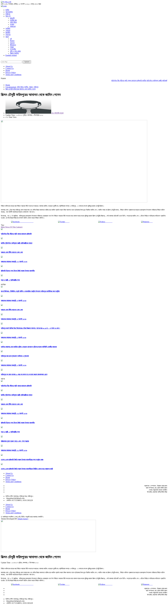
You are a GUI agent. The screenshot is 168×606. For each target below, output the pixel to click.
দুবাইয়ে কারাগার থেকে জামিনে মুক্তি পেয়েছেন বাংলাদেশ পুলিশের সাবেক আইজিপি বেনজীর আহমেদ (29, 347)
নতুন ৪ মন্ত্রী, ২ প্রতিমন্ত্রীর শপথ (10, 280)
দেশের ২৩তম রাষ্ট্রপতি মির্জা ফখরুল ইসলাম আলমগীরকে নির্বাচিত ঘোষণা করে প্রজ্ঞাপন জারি (27, 469)
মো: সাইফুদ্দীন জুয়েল (57, 113)
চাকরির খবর (13, 20)
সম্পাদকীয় (13, 49)
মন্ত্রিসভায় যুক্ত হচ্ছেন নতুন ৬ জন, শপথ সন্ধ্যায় (15, 441)
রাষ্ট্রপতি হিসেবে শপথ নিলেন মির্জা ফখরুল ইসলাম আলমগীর (18, 271)
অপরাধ (12, 24)
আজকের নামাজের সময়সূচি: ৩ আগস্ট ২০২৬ (13, 301)
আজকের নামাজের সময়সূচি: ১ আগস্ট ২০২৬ (13, 337)
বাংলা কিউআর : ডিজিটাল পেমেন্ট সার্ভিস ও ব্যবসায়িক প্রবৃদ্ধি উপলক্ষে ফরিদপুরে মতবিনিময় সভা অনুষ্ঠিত (30, 291)
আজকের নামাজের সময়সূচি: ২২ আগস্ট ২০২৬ (14, 262)
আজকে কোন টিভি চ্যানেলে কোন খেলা (12, 252)
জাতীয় (7, 10)
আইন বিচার (13, 22)
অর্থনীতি (7, 28)
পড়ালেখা (7, 35)
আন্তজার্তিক (9, 12)
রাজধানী (12, 18)
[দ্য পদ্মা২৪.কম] (6, 2)
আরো (7, 37)
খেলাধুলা (7, 31)
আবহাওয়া (13, 26)
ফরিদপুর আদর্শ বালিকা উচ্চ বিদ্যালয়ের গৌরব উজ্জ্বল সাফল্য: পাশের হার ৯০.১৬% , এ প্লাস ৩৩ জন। (30, 328)
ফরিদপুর (7, 14)
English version (11, 55)
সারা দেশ (8, 16)
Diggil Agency (23, 519)
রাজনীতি (7, 33)
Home (7, 70)
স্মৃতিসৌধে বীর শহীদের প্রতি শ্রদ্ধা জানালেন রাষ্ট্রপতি (120, 81)
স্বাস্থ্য (12, 47)
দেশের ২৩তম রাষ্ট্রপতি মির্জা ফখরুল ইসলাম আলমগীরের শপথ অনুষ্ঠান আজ (22, 460)
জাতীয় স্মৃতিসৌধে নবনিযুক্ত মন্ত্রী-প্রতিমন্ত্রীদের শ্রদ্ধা (152, 81)
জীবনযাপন (13, 45)
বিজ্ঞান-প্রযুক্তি (14, 53)
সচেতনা (12, 43)
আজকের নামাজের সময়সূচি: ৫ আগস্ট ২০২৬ (13, 319)
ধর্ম (11, 39)
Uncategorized (10, 87)
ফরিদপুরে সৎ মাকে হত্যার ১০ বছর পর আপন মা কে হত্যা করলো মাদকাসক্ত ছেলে (24, 374)
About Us (9, 66)
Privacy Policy (10, 73)
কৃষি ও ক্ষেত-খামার (15, 51)
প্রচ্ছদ (31, 87)
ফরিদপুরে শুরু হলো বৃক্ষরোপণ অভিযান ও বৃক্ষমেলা (15, 356)
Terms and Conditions (13, 75)
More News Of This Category (12, 227)
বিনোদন (12, 41)
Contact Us (9, 68)
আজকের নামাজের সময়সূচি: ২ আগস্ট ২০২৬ (13, 365)
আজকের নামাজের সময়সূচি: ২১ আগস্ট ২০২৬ (14, 450)
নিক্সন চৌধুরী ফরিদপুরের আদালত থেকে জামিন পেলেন (20, 89)
